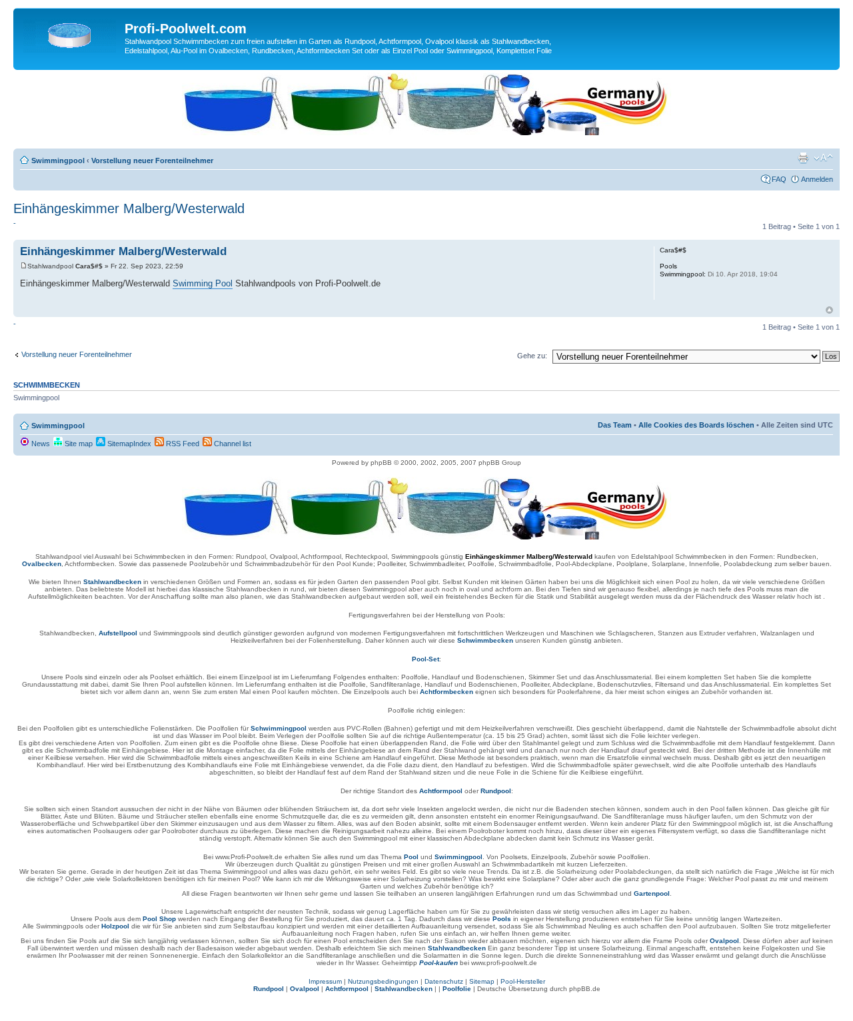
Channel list (231, 444)
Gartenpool (652, 893)
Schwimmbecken (485, 640)
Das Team (615, 425)
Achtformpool (440, 791)
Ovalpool (724, 940)
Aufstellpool (118, 633)
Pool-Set (425, 659)
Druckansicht (803, 158)
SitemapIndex (128, 444)
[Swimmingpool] (71, 32)
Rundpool (495, 791)
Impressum (325, 981)
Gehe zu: (532, 356)
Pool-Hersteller (522, 981)
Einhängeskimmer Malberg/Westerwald (129, 208)
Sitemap (481, 981)
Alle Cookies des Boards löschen (696, 425)
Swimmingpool (58, 161)
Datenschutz (444, 981)
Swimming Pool (203, 283)
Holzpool (115, 926)
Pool (411, 856)
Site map (78, 444)
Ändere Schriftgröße (823, 158)
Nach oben (829, 310)
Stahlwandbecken (112, 581)
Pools (501, 918)
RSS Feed (181, 444)
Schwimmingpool (279, 728)
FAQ (779, 179)
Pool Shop (159, 918)
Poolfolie (456, 988)
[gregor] (426, 133)
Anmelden (817, 179)
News (39, 444)
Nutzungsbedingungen (383, 981)
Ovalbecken (41, 563)
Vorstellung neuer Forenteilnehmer (152, 161)
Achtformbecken (446, 691)
